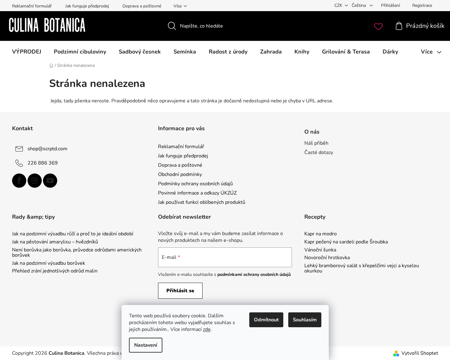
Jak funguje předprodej (87, 6)
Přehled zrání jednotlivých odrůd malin (54, 271)
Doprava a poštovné (141, 6)
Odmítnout (266, 319)
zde (207, 329)
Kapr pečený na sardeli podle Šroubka (346, 242)
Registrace (422, 5)
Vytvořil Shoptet (419, 353)
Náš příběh (316, 143)
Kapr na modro (320, 234)
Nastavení (145, 345)
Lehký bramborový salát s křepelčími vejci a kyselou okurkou (361, 268)
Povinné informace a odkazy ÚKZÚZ (197, 193)
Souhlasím (305, 319)
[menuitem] (26, 51)
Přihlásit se (180, 290)
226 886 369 (43, 162)
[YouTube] (50, 181)
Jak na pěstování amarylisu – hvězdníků (55, 242)
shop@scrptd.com (47, 148)
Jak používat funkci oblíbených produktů (201, 202)
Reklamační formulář (32, 6)
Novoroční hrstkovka (327, 258)
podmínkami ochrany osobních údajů (254, 274)
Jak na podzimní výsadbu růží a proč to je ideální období (72, 234)
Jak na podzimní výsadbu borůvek (48, 263)
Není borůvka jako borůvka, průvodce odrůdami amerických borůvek (77, 252)
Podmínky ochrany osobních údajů (195, 183)
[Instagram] (35, 181)
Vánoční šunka (320, 250)
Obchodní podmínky (180, 174)
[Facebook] (19, 181)
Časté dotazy (318, 152)
